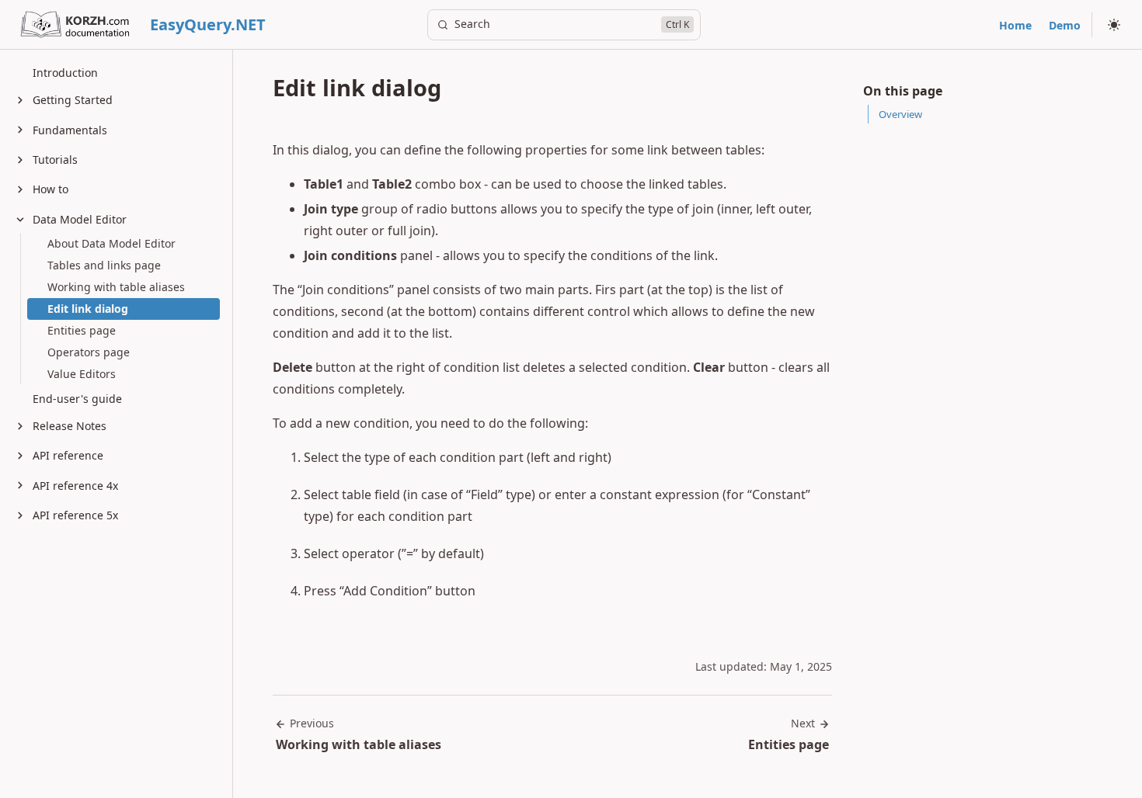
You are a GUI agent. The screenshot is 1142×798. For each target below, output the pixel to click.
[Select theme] (1114, 24)
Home (1015, 25)
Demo (1065, 25)
